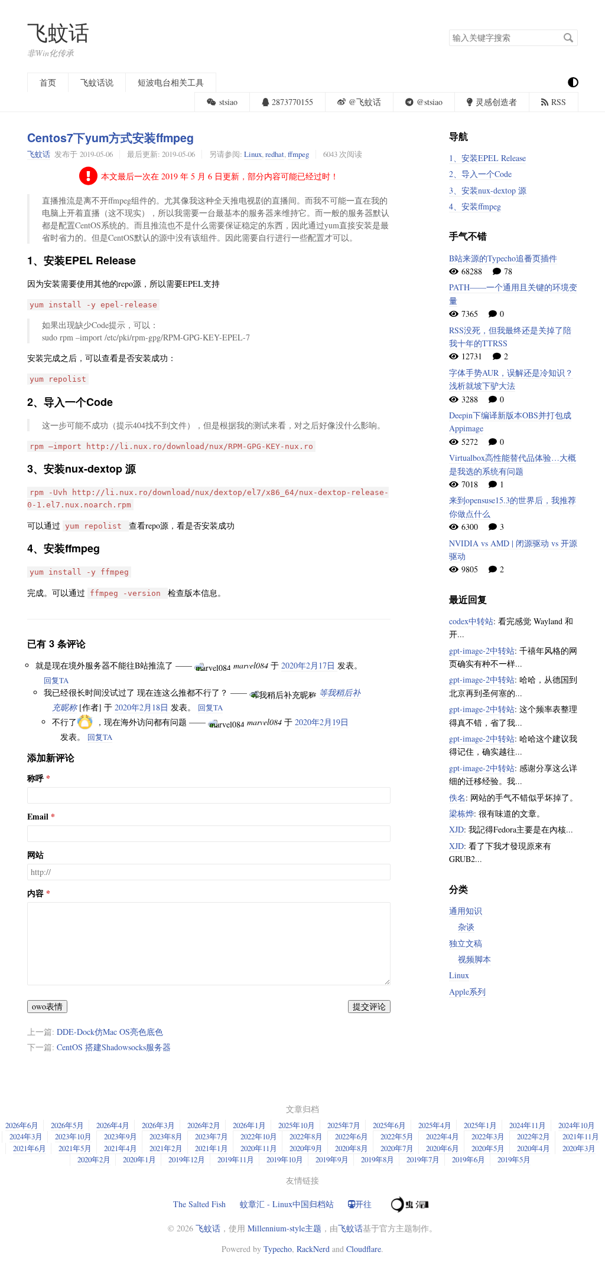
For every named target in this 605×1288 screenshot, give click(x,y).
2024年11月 (527, 1125)
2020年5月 (488, 1148)
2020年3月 (579, 1148)
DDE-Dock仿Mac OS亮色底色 (110, 1031)
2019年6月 (468, 1159)
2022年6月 (351, 1136)
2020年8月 (351, 1148)
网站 (35, 855)
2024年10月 (576, 1125)
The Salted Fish (199, 1204)
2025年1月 (480, 1125)
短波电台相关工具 (171, 82)
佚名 (457, 797)
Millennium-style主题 (284, 1228)
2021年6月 (29, 1148)
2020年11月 (258, 1148)
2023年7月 (211, 1136)
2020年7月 (397, 1148)
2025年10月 (296, 1125)
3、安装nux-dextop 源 (487, 190)
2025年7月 (343, 1125)
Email (37, 816)
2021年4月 (120, 1148)
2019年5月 (514, 1159)
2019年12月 (186, 1159)
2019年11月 (235, 1159)
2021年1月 (211, 1148)
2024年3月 (26, 1136)
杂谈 (466, 926)
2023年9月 (120, 1136)
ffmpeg (298, 154)
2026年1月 (249, 1125)
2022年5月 (397, 1136)
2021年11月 (580, 1136)
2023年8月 (166, 1136)
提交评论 (369, 1006)
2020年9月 (306, 1148)
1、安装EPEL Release (487, 157)
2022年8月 (306, 1136)
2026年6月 (21, 1125)
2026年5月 (67, 1125)
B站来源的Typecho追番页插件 (503, 258)
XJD (456, 829)
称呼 (35, 778)
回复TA (56, 680)
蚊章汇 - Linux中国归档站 (287, 1204)
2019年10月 (284, 1159)
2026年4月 (112, 1125)
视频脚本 (474, 959)
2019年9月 (332, 1159)
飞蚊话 (58, 32)
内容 (35, 893)
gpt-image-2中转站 (482, 650)
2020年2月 (93, 1159)
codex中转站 (471, 621)
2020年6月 (442, 1148)
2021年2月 (166, 1148)
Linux (253, 154)
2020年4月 (533, 1148)
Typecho (278, 1248)
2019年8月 (377, 1159)
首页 (48, 82)
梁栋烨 (461, 813)
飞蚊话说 (96, 82)
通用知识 (465, 910)
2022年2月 (533, 1136)
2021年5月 (75, 1148)
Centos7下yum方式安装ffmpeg (110, 137)
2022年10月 (258, 1136)
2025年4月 (434, 1125)
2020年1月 (139, 1159)
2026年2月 (203, 1125)
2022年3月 (488, 1136)
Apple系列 (467, 991)
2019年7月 (423, 1159)
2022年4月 (442, 1136)
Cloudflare (363, 1248)
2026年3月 (158, 1125)
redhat (274, 154)
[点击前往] (409, 1202)
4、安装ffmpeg (475, 206)
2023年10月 (73, 1136)
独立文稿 (465, 943)
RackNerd (313, 1248)
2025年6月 (389, 1125)
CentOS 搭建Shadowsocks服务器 (114, 1047)
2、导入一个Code (480, 173)
